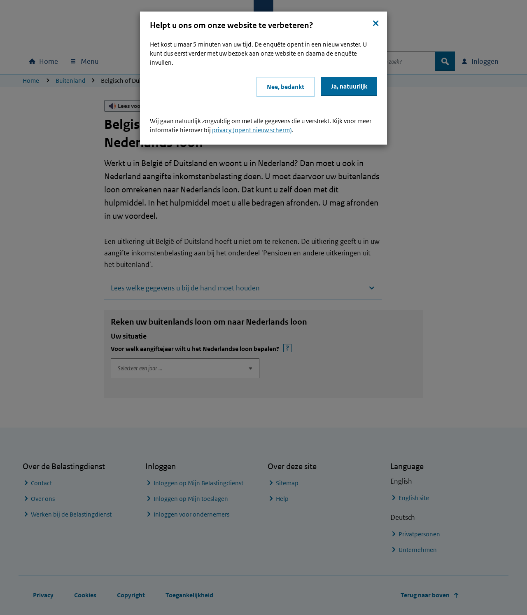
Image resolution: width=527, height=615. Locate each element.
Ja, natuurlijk (349, 86)
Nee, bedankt (285, 87)
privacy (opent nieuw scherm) (252, 130)
